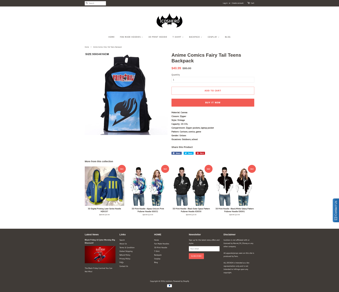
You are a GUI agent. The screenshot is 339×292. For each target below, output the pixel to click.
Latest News (92, 234)
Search (122, 240)
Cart (252, 3)
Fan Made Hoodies (130, 37)
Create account (238, 3)
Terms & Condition (127, 247)
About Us (123, 243)
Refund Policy (124, 255)
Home (111, 37)
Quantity (175, 74)
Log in (225, 3)
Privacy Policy (124, 258)
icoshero (169, 281)
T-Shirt (177, 37)
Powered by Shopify (181, 281)
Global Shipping (126, 251)
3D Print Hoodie (157, 37)
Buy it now (212, 102)
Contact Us (123, 266)
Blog (228, 37)
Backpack (195, 37)
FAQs (121, 262)
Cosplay (213, 37)
